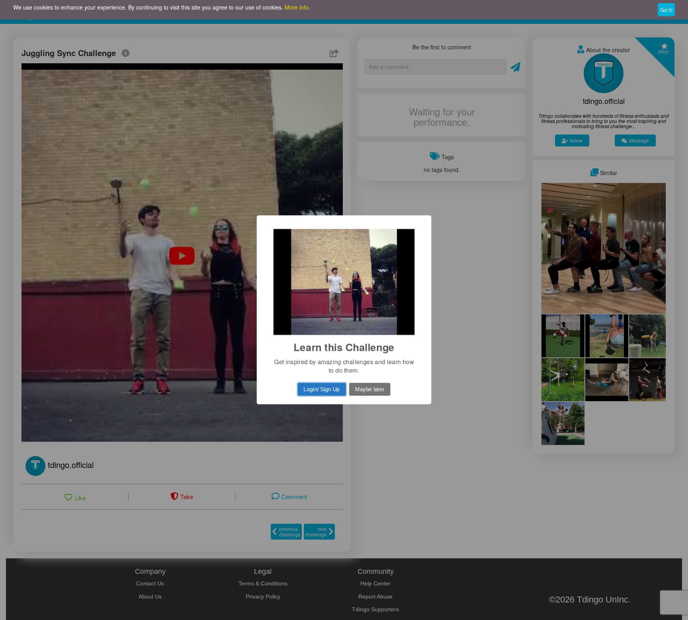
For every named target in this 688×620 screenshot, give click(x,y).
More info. (297, 7)
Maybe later (370, 391)
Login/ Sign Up (321, 391)
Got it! (666, 9)
